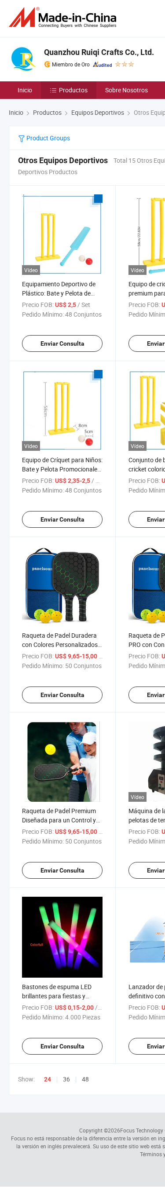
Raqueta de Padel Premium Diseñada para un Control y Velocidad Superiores (59, 820)
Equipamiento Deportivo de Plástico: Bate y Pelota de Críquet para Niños (58, 293)
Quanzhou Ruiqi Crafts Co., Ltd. (99, 52)
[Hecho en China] (64, 17)
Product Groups (47, 138)
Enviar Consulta (62, 343)
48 (85, 1079)
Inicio (25, 90)
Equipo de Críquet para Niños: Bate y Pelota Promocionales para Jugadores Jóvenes (62, 469)
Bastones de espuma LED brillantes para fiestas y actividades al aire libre (57, 995)
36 (66, 1079)
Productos (73, 90)
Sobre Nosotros (126, 90)
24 (47, 1079)
